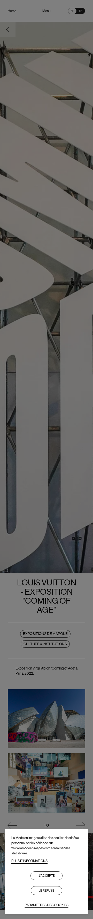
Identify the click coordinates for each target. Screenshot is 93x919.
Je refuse (46, 890)
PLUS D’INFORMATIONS (29, 861)
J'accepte (46, 875)
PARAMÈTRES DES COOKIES (46, 905)
